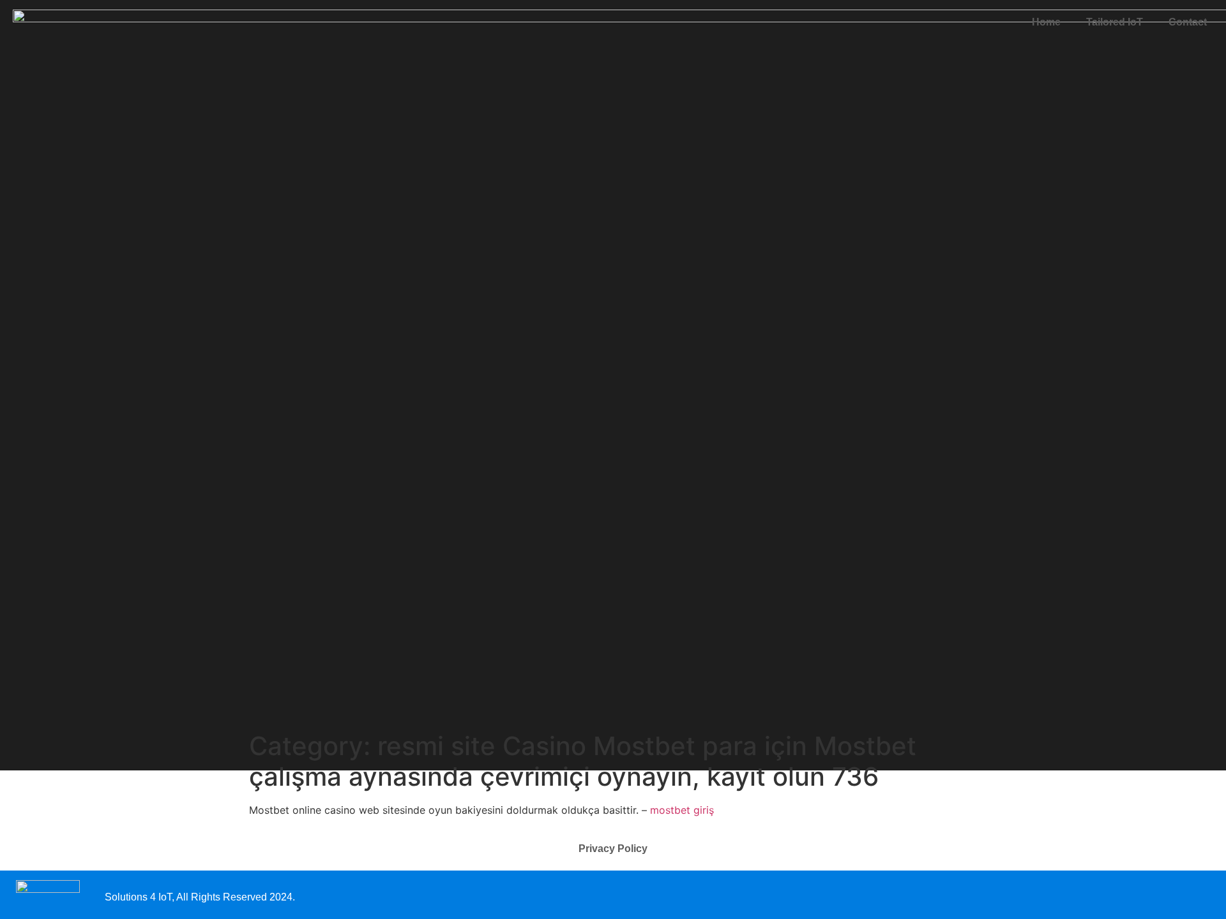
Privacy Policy (613, 848)
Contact (1188, 22)
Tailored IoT (1114, 22)
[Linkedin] (1202, 894)
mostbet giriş (682, 810)
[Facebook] (1180, 894)
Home (1046, 22)
